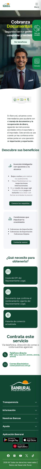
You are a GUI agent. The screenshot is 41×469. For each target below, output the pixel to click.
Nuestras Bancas (12, 418)
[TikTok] (32, 455)
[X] (26, 455)
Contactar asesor (20, 242)
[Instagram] (14, 455)
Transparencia (10, 402)
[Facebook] (8, 455)
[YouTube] (20, 455)
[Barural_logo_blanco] (20, 385)
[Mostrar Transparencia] (36, 402)
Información (9, 410)
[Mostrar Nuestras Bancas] (36, 418)
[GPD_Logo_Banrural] (6, 5)
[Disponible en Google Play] (11, 439)
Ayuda (6, 426)
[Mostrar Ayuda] (36, 426)
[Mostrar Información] (36, 410)
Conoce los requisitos (20, 203)
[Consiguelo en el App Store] (29, 439)
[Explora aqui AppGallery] (20, 446)
